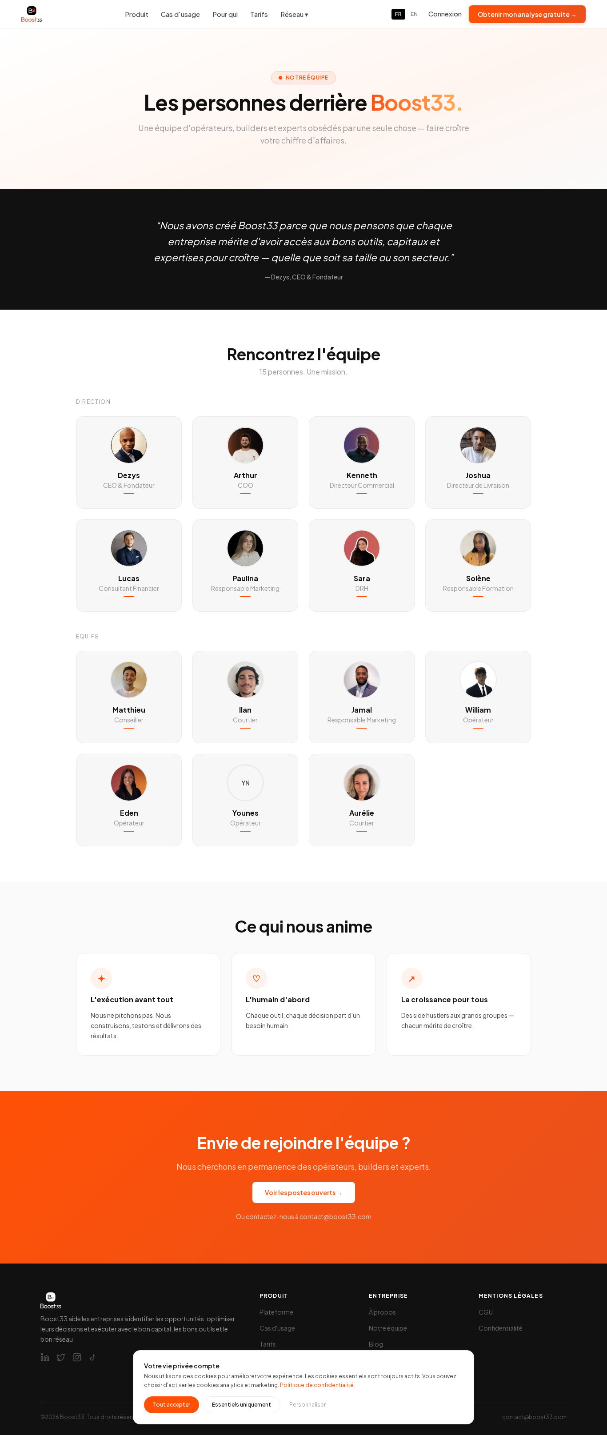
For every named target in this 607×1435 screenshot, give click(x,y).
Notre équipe (388, 1328)
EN (414, 14)
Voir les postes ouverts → (304, 1192)
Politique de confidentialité (317, 1385)
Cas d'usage (180, 14)
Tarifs (259, 14)
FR (398, 14)
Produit (136, 14)
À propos (382, 1312)
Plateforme (276, 1312)
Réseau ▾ (294, 14)
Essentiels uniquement (241, 1404)
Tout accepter (171, 1404)
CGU (486, 1312)
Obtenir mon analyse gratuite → (527, 14)
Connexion (445, 13)
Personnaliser (307, 1404)
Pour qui (225, 14)
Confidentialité (501, 1328)
